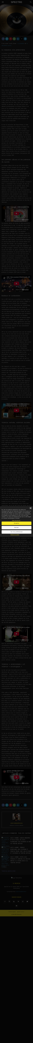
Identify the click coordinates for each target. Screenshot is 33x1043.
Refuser (16, 527)
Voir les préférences (17, 531)
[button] (30, 508)
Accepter (16, 523)
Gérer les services (16, 520)
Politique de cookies (15, 534)
